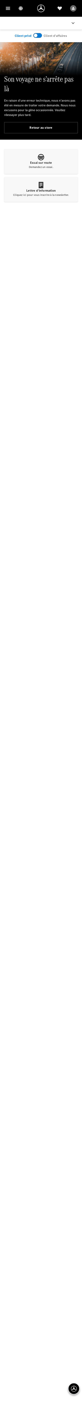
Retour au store (40, 127)
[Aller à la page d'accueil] (41, 8)
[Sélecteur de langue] (21, 8)
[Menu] (8, 8)
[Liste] (60, 8)
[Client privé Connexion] (73, 8)
